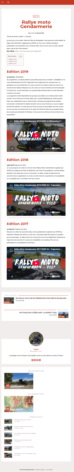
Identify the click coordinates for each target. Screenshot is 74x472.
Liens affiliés (49, 469)
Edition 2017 (13, 63)
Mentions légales (40, 469)
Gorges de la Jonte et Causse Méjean (24, 447)
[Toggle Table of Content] (19, 56)
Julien (33, 33)
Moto (36, 16)
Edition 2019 (13, 59)
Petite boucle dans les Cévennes (22, 440)
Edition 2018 (13, 61)
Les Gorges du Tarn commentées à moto (25, 453)
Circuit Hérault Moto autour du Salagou (25, 433)
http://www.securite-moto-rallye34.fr (28, 51)
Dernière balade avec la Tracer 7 (22, 419)
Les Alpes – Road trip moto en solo (23, 426)
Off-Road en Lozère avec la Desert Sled (38, 313)
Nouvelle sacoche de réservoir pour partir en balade (41, 298)
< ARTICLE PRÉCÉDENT (10, 295)
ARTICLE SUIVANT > (62, 310)
